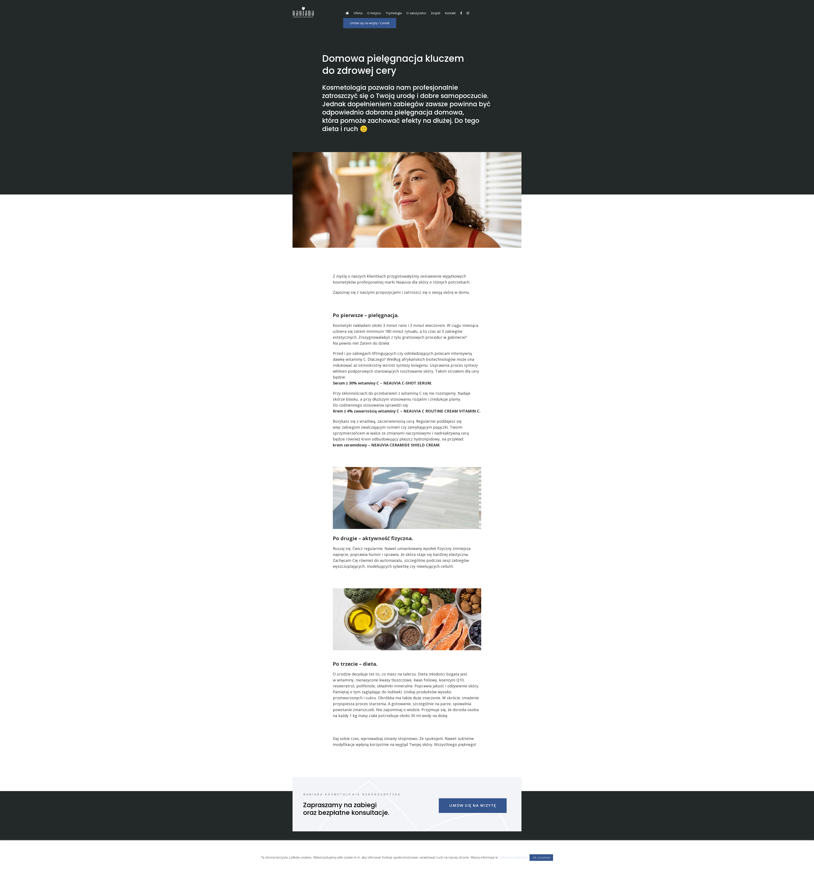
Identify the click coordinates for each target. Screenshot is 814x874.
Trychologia (394, 13)
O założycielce (416, 13)
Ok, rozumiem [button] (541, 857)
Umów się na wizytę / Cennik (369, 23)
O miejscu (374, 13)
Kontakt (450, 13)
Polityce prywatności (513, 857)
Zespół (435, 13)
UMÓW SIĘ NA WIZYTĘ (472, 805)
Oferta (358, 13)
